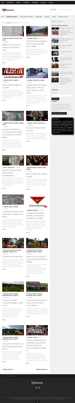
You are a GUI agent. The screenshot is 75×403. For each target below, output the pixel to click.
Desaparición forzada (31, 167)
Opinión (44, 167)
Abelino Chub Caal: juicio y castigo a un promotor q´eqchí (11, 47)
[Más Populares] (62, 28)
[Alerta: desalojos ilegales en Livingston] (13, 73)
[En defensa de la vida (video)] (13, 243)
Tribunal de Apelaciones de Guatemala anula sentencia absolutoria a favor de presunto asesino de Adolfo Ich (36, 345)
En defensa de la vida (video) (12, 256)
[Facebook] (51, 9)
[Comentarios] (70, 28)
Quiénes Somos (10, 2)
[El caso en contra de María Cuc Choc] (37, 116)
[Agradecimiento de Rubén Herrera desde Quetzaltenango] (13, 160)
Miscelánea (11, 251)
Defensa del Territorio (11, 16)
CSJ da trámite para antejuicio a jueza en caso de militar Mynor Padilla (36, 43)
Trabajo (54, 16)
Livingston (35, 38)
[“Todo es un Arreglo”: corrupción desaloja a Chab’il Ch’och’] (13, 287)
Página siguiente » (42, 369)
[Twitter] (54, 9)
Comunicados (30, 210)
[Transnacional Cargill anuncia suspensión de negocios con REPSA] (13, 199)
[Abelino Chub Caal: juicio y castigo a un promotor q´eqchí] (13, 31)
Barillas (5, 167)
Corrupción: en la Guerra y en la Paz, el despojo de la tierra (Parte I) (13, 346)
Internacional (38, 16)
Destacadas (16, 38)
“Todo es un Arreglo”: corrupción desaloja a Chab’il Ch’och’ (12, 303)
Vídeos (15, 251)
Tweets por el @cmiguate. (58, 21)
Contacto (51, 2)
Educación (47, 16)
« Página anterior (7, 369)
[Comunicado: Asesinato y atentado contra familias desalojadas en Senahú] (37, 201)
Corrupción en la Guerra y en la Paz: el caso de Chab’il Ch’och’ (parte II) (36, 303)
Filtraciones (26, 2)
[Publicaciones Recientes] (55, 28)
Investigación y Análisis (31, 251)
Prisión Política (36, 80)
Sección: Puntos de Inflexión (26, 16)
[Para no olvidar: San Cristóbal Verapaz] (37, 160)
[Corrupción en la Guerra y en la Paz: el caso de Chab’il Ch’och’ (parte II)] (37, 287)
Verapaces (42, 80)
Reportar (18, 2)
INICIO (2, 2)
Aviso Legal (43, 2)
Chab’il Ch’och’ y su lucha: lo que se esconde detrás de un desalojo (37, 259)
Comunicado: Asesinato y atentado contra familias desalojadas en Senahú (35, 215)
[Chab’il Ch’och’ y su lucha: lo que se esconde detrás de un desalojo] (37, 243)
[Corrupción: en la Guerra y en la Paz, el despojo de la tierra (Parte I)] (13, 330)
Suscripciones (35, 2)
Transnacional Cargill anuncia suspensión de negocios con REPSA (12, 214)
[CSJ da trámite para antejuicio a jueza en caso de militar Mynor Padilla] (37, 31)
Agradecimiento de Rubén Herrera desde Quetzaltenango (11, 173)
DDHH (2, 16)
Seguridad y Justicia (63, 16)
